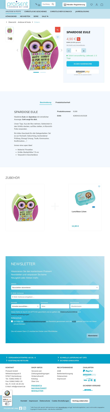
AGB (74, 321)
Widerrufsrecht (37, 376)
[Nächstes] (61, 50)
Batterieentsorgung (65, 373)
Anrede (14, 302)
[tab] (45, 102)
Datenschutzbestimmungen (35, 321)
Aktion (14, 284)
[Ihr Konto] (96, 4)
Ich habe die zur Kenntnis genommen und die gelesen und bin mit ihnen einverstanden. (55, 322)
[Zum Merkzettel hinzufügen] (57, 37)
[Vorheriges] (17, 50)
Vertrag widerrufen (80, 401)
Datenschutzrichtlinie (68, 312)
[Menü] (11, 390)
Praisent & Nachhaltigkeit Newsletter (39, 388)
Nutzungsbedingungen (20, 314)
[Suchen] (53, 4)
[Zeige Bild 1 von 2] (36, 72)
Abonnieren (93, 335)
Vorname (44, 302)
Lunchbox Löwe (79, 211)
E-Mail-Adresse (18, 293)
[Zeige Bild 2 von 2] (43, 72)
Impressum (61, 379)
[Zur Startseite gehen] (17, 4)
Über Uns (35, 381)
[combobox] (46, 4)
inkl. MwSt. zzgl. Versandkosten (75, 45)
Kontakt (24, 401)
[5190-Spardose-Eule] (39, 50)
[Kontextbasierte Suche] (38, 4)
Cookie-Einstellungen (60, 401)
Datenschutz (62, 376)
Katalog (34, 379)
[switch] (7, 404)
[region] (34, 50)
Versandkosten (62, 407)
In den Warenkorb (83, 64)
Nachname (74, 302)
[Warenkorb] (101, 4)
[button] (82, 71)
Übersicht (12, 22)
